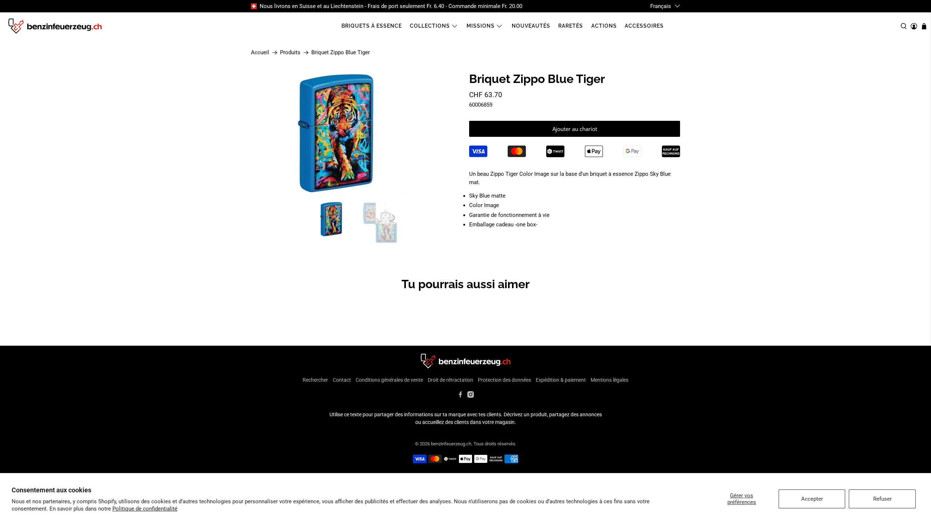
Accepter (812, 499)
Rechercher (315, 380)
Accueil (260, 52)
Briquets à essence (371, 26)
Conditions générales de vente (389, 380)
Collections (430, 26)
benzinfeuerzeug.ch (451, 443)
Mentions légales (609, 380)
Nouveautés (531, 26)
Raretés (570, 26)
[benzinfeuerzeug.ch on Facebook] (460, 396)
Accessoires (644, 26)
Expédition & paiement (561, 380)
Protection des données (504, 380)
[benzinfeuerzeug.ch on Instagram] (470, 396)
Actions (604, 26)
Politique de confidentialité (144, 508)
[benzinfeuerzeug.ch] (55, 26)
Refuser (882, 499)
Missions (481, 26)
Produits (290, 52)
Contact (342, 380)
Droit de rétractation (450, 380)
